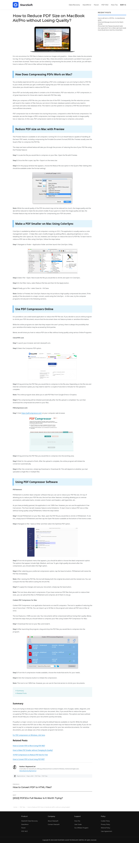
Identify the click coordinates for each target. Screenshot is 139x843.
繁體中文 (123, 5)
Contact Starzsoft (53, 824)
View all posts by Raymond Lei (27, 771)
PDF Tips (37, 776)
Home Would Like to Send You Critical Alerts (110, 30)
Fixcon (96, 5)
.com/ (40, 413)
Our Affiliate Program (81, 828)
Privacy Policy (105, 824)
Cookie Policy (105, 821)
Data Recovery (74, 5)
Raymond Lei (21, 776)
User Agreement (106, 831)
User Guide (78, 824)
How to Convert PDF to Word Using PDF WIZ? (29, 746)
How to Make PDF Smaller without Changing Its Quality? (33, 750)
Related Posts (22, 693)
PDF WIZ (104, 5)
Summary (20, 691)
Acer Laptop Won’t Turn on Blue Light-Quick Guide (112, 28)
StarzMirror (87, 5)
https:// (24, 413)
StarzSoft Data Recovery (29, 821)
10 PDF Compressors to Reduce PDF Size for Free (30, 755)
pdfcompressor (32, 413)
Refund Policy (105, 828)
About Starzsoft (53, 821)
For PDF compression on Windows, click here (29, 735)
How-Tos (114, 5)
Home (15, 807)
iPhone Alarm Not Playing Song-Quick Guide (110, 26)
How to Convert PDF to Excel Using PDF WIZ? (29, 759)
